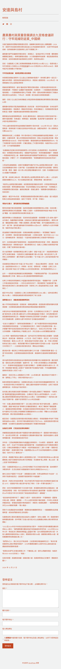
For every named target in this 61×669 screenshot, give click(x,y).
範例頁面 (5, 18)
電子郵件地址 (7, 620)
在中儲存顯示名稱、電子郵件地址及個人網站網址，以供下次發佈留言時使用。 (31, 639)
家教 (24, 281)
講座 (27, 442)
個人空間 (28, 532)
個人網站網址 (7, 629)
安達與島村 (12, 10)
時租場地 (36, 314)
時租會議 (25, 66)
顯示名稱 (6, 610)
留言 (4, 588)
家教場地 (19, 365)
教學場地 (12, 394)
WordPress (32, 663)
